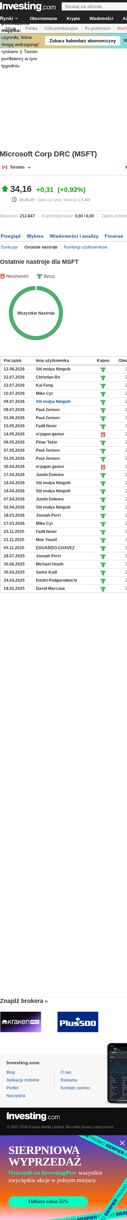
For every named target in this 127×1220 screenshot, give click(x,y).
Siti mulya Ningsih (53, 401)
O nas (66, 1072)
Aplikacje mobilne (22, 1080)
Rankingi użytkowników (85, 247)
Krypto (73, 18)
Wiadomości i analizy (74, 236)
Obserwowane (43, 18)
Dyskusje (9, 247)
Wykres (35, 236)
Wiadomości (101, 18)
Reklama (69, 1080)
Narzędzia (15, 1095)
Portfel (12, 1088)
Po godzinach (97, 28)
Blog (10, 1072)
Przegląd (11, 236)
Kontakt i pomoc (75, 1088)
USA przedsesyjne (61, 28)
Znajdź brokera (21, 1001)
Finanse (114, 236)
